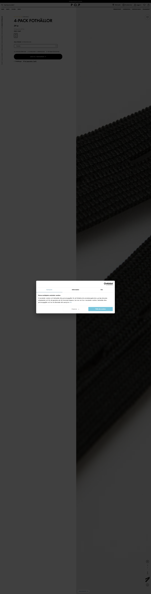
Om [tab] (102, 289)
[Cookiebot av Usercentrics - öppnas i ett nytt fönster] (105, 284)
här (71, 302)
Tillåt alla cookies (100, 309)
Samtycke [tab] (49, 289)
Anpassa (74, 309)
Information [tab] (75, 289)
